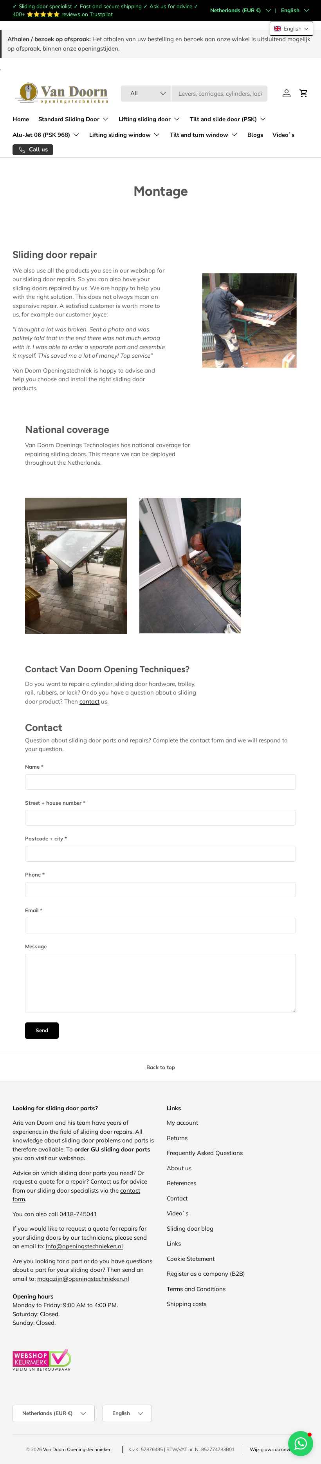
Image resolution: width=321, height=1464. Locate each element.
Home (21, 119)
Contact (177, 1198)
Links (174, 1243)
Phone (33, 874)
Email (31, 910)
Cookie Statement (191, 1258)
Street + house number (53, 803)
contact (89, 701)
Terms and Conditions (196, 1289)
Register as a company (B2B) (206, 1273)
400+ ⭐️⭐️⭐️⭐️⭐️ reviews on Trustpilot (63, 14)
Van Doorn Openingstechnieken (77, 1449)
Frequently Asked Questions (205, 1153)
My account (182, 1122)
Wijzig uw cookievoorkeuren (280, 1449)
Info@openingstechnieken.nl (84, 1246)
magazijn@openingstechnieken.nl (83, 1278)
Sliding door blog (190, 1228)
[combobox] (194, 93)
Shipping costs (186, 1304)
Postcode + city (44, 838)
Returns (177, 1138)
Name (32, 767)
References (181, 1183)
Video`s (283, 135)
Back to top (160, 1067)
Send (42, 1030)
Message (36, 946)
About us (179, 1168)
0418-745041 (78, 1214)
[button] (291, 28)
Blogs (255, 135)
